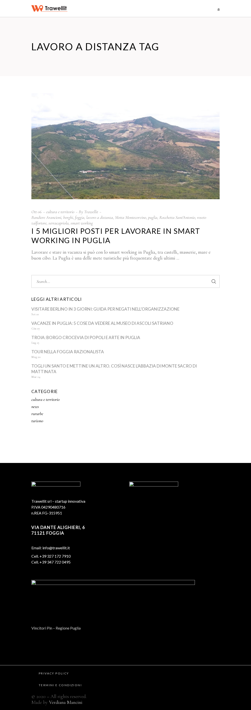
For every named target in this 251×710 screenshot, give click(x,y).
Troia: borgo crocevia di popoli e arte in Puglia (85, 337)
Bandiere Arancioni (46, 217)
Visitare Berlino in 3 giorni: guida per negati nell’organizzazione (105, 309)
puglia (152, 217)
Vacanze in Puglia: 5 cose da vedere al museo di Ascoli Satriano (102, 323)
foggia (79, 217)
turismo (37, 420)
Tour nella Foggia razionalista (67, 351)
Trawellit (91, 211)
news (35, 406)
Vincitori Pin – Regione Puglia (56, 628)
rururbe (37, 413)
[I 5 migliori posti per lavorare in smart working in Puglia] (125, 146)
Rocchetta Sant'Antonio (177, 217)
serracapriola (59, 223)
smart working (82, 223)
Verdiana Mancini (65, 702)
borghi (68, 217)
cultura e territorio (60, 211)
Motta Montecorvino (130, 217)
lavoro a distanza (99, 217)
